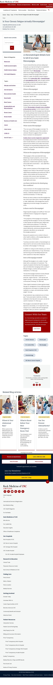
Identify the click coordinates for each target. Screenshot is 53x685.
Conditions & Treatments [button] (10, 10)
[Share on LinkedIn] (40, 385)
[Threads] (23, 487)
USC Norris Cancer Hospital (33, 360)
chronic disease (30, 339)
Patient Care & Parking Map (10, 622)
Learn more (37, 328)
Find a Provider (14, 457)
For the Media (6, 508)
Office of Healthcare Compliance (11, 527)
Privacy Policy (6, 670)
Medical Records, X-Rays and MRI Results (13, 655)
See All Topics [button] (8, 137)
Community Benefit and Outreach (12, 607)
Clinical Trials (6, 558)
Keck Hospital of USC (31, 350)
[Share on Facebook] (34, 385)
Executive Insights (8, 523)
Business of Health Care (10, 121)
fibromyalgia (37, 70)
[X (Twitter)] (8, 487)
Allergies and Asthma (10, 85)
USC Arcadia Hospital (8, 546)
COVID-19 (6, 133)
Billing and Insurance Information (12, 629)
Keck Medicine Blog (8, 501)
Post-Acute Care (7, 659)
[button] (48, 9)
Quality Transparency (8, 652)
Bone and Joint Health (10, 94)
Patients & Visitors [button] (41, 10)
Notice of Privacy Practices (10, 663)
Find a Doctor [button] (31, 10)
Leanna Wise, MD (35, 78)
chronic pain (42, 339)
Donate (51, 4)
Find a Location (39, 457)
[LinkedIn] (15, 487)
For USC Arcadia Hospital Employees (15, 550)
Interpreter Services (8, 618)
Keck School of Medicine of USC (11, 565)
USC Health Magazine (10, 74)
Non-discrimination (16, 670)
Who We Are (6, 516)
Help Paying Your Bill (8, 626)
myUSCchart (49, 6)
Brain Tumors (7, 102)
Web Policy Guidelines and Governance (33, 670)
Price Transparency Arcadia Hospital (15, 648)
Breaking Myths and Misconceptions (9, 107)
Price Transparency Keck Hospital (14, 637)
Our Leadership (7, 520)
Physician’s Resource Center (10, 561)
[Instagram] (19, 487)
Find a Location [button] (22, 10)
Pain (12, 14)
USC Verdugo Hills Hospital (10, 542)
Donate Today (7, 592)
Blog (8, 14)
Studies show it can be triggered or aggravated (36, 138)
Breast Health (8, 116)
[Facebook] (5, 487)
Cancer (6, 125)
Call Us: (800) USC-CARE (39, 452)
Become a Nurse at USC (9, 603)
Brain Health (7, 98)
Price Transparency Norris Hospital (15, 641)
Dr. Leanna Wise (30, 345)
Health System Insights (10, 65)
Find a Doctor (6, 573)
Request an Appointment (24, 4)
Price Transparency (8, 633)
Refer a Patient (12, 4)
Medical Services (7, 584)
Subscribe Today (26, 473)
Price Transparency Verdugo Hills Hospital (16, 644)
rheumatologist (45, 78)
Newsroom (7, 61)
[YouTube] (12, 487)
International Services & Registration (12, 497)
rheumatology (29, 355)
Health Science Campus (10, 70)
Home (4, 14)
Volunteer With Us (8, 596)
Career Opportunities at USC (10, 600)
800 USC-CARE (35, 4)
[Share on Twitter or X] (37, 385)
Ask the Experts (8, 89)
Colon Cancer (7, 129)
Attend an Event (7, 611)
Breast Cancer (8, 112)
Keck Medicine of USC (31, 80)
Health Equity (43, 4)
